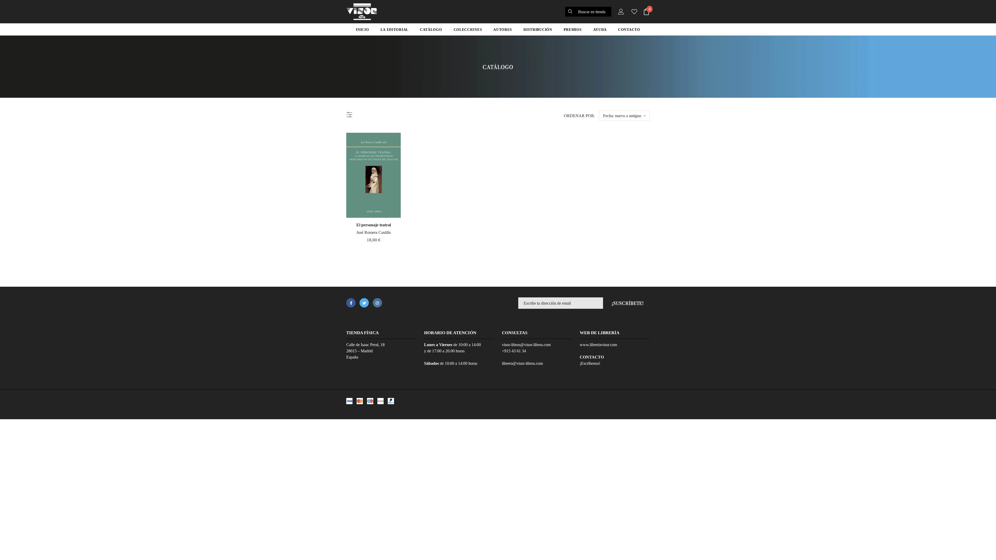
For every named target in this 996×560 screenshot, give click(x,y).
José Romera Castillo (373, 232)
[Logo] (361, 12)
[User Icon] (620, 11)
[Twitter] (364, 302)
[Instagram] (377, 302)
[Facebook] (351, 302)
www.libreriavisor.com (598, 344)
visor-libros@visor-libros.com (526, 344)
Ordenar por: (579, 116)
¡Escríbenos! (590, 363)
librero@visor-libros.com (522, 363)
